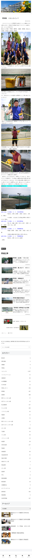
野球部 (4, 248)
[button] (29, 347)
